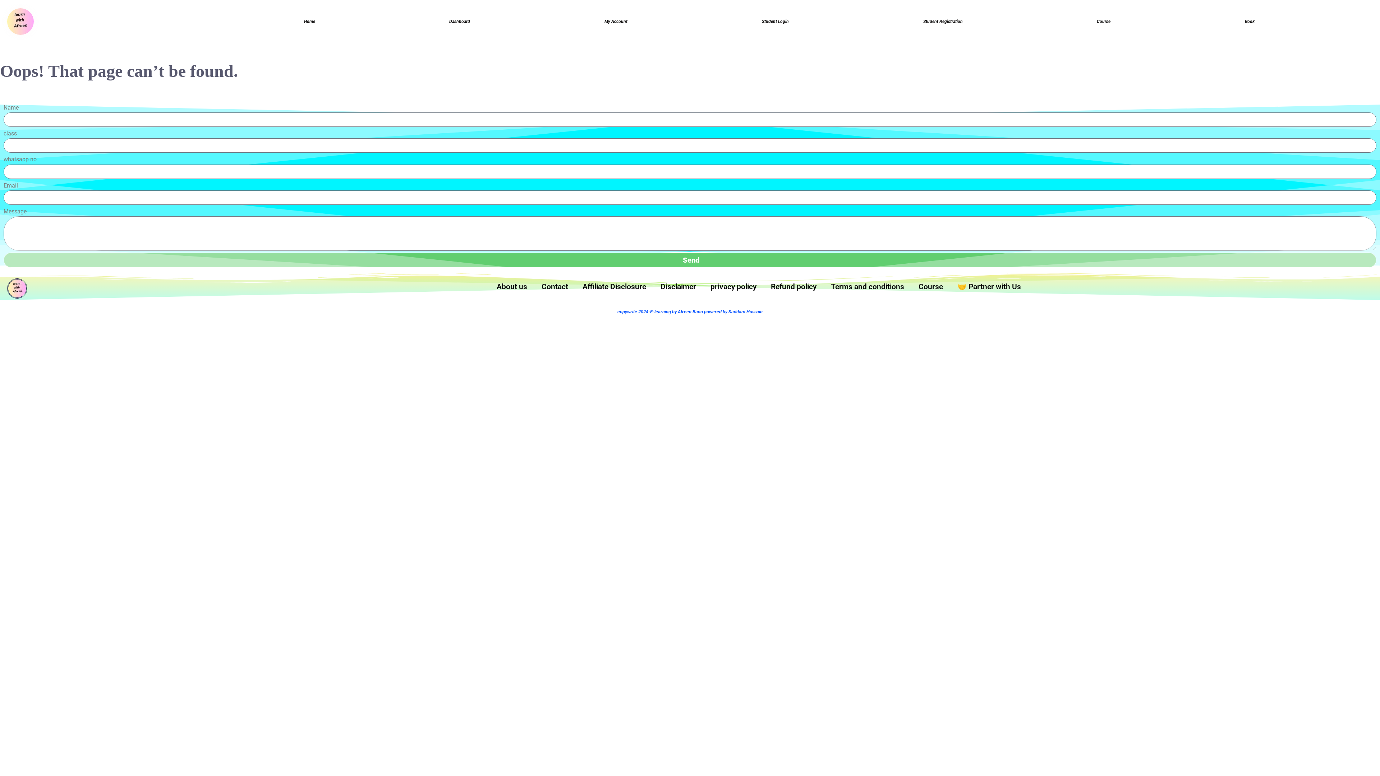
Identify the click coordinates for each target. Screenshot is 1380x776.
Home (309, 21)
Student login (775, 21)
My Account (615, 21)
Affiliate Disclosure (614, 286)
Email (11, 185)
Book (1250, 21)
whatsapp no (20, 159)
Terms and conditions (867, 286)
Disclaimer (678, 286)
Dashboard (459, 21)
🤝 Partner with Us (989, 286)
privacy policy (733, 286)
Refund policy (793, 286)
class (10, 133)
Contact (555, 286)
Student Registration (943, 21)
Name (11, 107)
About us (512, 286)
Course (1103, 21)
